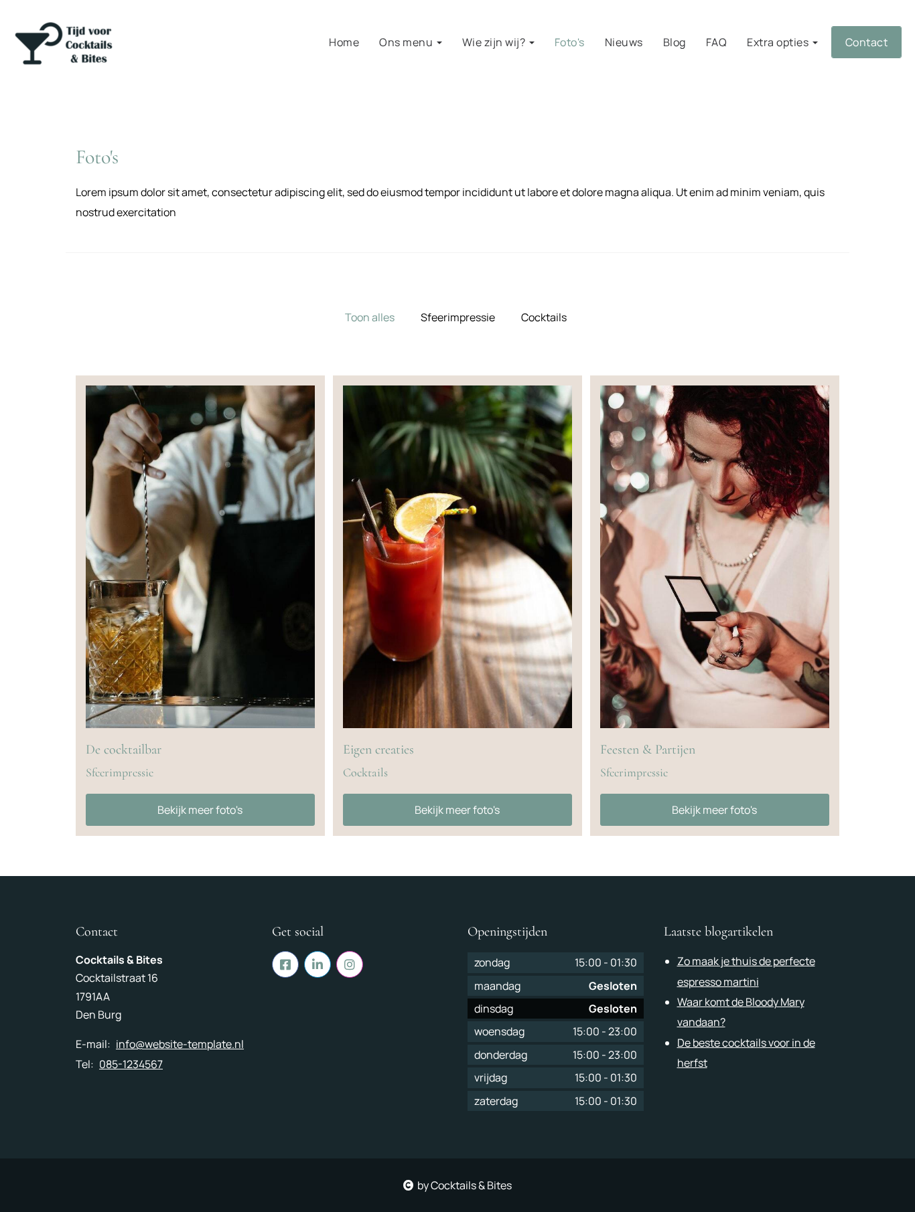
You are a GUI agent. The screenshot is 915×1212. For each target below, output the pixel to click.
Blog (674, 42)
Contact (866, 42)
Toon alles (370, 317)
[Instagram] (349, 964)
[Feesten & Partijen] (714, 556)
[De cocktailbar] (200, 557)
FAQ (716, 42)
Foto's (570, 42)
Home (344, 42)
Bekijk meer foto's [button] (199, 809)
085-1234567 (131, 1064)
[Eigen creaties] (457, 556)
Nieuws (624, 42)
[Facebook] (285, 964)
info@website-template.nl (180, 1044)
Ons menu (407, 42)
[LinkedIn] (317, 964)
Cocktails (544, 317)
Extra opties (779, 42)
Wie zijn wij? (495, 42)
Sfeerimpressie (458, 317)
